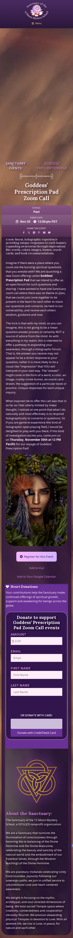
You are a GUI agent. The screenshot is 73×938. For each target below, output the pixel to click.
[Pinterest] (39, 232)
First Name (21, 668)
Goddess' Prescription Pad (52, 166)
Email (16, 651)
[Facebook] (23, 232)
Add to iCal (36, 568)
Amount (18, 634)
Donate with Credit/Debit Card (36, 733)
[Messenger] (33, 232)
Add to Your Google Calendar (36, 576)
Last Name (20, 685)
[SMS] (49, 232)
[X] (28, 232)
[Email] (44, 232)
